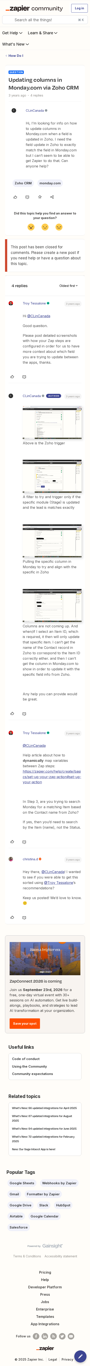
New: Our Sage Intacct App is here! (33, 1149)
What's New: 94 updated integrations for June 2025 (44, 1128)
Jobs (45, 1302)
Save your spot (24, 1023)
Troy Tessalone (34, 303)
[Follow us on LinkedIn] (45, 1336)
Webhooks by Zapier (59, 1183)
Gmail (14, 1194)
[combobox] (45, 19)
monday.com (50, 183)
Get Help (10, 33)
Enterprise (45, 1309)
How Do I (16, 56)
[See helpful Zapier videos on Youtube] (71, 1336)
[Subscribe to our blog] (53, 1336)
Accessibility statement (61, 1256)
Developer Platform (45, 1287)
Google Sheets (22, 1183)
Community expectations (32, 1074)
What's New (13, 44)
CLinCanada (35, 110)
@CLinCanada (38, 316)
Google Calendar (45, 1216)
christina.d (30, 859)
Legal (52, 1359)
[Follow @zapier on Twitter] (62, 1336)
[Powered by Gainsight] (45, 1247)
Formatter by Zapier (43, 1194)
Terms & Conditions (27, 1256)
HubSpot (63, 1205)
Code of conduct (26, 1059)
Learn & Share (40, 33)
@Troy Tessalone (58, 882)
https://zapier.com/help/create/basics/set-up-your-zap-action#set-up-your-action (52, 776)
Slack (43, 1205)
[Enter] (7, 19)
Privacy (67, 1359)
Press (45, 1294)
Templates (45, 1316)
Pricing (45, 1272)
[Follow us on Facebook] (36, 1336)
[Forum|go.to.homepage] (35, 8)
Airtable (16, 1216)
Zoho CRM (23, 183)
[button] (79, 8)
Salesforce (19, 1227)
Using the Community (29, 1066)
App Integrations (45, 1324)
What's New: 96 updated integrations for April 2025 (44, 1108)
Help (45, 1280)
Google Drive (20, 1205)
